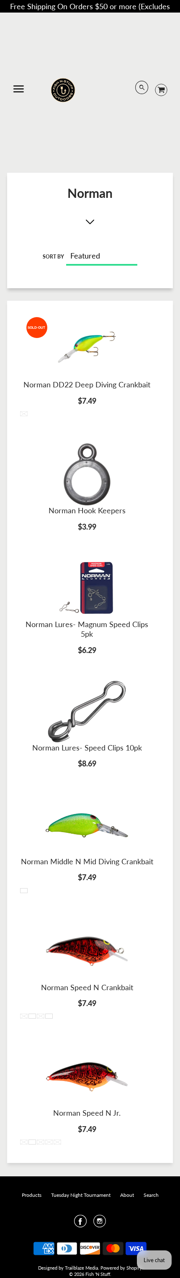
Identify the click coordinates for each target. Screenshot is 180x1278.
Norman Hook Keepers (87, 510)
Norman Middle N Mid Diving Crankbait (87, 861)
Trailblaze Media (81, 1267)
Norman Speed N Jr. (87, 1112)
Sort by (53, 257)
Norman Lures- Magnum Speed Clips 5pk (87, 629)
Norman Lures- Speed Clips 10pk (87, 747)
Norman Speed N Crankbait (87, 987)
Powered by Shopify (121, 1267)
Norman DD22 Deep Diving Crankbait (86, 384)
